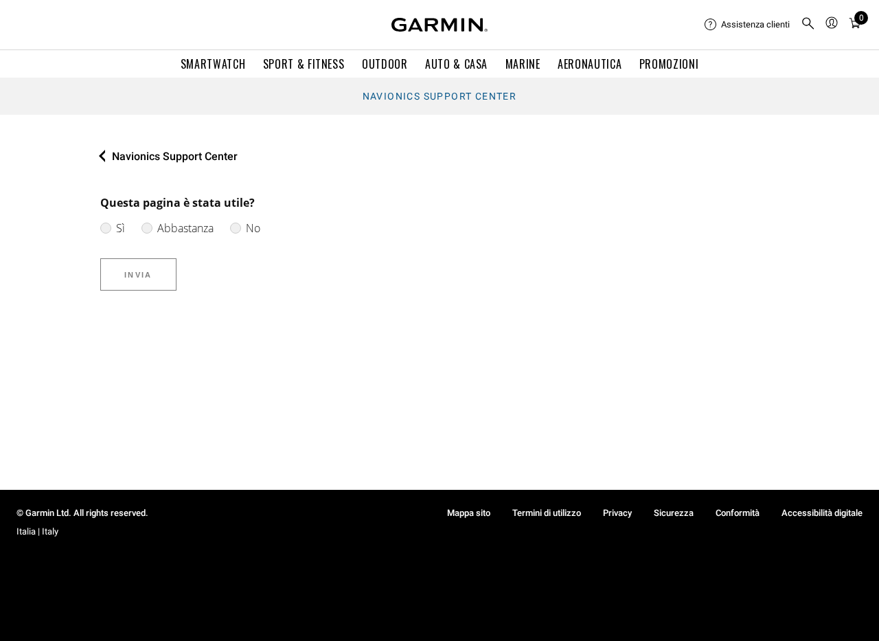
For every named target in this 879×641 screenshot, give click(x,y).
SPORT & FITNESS (304, 64)
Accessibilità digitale (822, 513)
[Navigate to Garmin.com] (439, 24)
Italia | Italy (37, 531)
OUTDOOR (384, 64)
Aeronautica (589, 64)
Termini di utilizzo (546, 513)
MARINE (522, 64)
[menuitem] (747, 24)
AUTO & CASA (456, 64)
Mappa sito (468, 513)
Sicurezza (674, 513)
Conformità (738, 513)
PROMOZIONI (668, 64)
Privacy (617, 513)
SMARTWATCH (213, 64)
